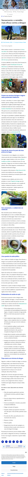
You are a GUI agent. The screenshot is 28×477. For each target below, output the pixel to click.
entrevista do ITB (16, 132)
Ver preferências (14, 470)
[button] (26, 452)
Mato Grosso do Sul (20, 170)
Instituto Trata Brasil (6, 108)
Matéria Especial (8, 16)
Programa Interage (15, 181)
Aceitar (14, 462)
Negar (14, 466)
